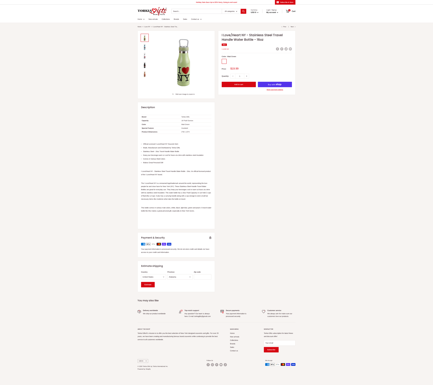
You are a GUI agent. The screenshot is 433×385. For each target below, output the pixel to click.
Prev (284, 27)
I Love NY (147, 27)
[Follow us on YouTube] (221, 364)
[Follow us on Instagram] (212, 364)
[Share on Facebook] (277, 49)
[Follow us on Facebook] (208, 364)
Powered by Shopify (144, 369)
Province (170, 272)
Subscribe (271, 350)
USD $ (141, 361)
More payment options (275, 90)
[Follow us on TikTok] (225, 364)
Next (292, 27)
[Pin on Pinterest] (281, 49)
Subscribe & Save (286, 2)
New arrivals (153, 19)
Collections (166, 19)
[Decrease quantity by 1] (232, 76)
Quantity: (225, 76)
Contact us (195, 19)
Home (140, 19)
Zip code (197, 272)
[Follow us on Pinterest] (216, 364)
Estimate (147, 285)
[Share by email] (290, 49)
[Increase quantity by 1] (246, 76)
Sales (185, 19)
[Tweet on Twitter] (286, 49)
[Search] (243, 11)
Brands (176, 19)
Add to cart (238, 84)
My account (271, 12)
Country (144, 272)
